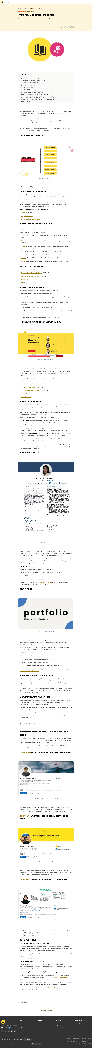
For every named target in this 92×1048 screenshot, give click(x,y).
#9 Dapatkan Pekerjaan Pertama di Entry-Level (32, 92)
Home (19, 8)
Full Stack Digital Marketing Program (31, 390)
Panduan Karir (72, 2)
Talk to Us (28, 1039)
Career (21, 1025)
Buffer (23, 254)
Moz (22, 251)
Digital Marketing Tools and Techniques (31, 273)
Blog (21, 1027)
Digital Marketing (60, 1025)
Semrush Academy (26, 397)
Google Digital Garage (27, 216)
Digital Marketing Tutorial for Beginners (32, 219)
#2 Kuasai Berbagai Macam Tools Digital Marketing (33, 80)
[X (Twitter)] (5, 1031)
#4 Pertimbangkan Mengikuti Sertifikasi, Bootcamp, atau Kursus (36, 84)
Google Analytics (25, 235)
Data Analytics (59, 1023)
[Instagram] (2, 1031)
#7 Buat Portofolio (25, 89)
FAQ (21, 1023)
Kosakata (89, 2)
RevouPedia (22, 1029)
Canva (23, 261)
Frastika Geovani (25, 879)
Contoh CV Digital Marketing (44, 582)
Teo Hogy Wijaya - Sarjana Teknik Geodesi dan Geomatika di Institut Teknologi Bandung (41, 97)
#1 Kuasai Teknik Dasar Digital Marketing (30, 78)
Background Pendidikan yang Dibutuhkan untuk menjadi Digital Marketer (36, 94)
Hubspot (23, 258)
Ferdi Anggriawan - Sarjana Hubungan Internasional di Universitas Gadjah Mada (39, 96)
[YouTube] (12, 1031)
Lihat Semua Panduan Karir (47, 1010)
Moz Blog (23, 282)
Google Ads (24, 241)
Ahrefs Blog (24, 279)
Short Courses (41, 1027)
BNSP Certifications (42, 1025)
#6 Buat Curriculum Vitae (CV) (28, 87)
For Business (41, 1023)
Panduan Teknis (81, 2)
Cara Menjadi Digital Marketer (27, 77)
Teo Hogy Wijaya (24, 816)
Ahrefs (23, 246)
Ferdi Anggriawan (25, 752)
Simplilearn (24, 212)
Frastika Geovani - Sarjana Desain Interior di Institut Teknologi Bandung (37, 99)
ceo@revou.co (37, 1044)
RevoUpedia (8, 2)
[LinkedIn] (8, 1031)
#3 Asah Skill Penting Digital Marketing (30, 82)
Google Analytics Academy (28, 276)
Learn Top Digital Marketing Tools (30, 269)
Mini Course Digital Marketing (29, 387)
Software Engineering (61, 1027)
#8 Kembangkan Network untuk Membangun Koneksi (33, 91)
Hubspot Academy (26, 393)
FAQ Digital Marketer (25, 101)
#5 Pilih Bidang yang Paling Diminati (29, 85)
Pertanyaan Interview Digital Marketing (47, 988)
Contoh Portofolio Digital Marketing (29, 671)
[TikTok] (15, 1031)
